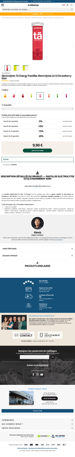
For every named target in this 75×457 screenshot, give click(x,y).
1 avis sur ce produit (14, 80)
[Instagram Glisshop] (37, 375)
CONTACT (26, 335)
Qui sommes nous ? (12, 424)
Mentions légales (22, 448)
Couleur (5, 90)
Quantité (6, 105)
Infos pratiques (11, 428)
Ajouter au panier (37, 150)
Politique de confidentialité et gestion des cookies (43, 448)
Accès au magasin (50, 398)
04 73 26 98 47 (58, 239)
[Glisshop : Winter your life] (33, 5)
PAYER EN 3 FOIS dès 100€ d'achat (15, 1)
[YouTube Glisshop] (41, 375)
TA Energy (6, 73)
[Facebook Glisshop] (33, 375)
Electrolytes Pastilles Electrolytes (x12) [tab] (37, 186)
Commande (8, 420)
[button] (37, 248)
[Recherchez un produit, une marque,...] (72, 9)
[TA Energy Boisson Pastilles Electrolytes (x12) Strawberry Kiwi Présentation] (37, 41)
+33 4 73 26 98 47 (52, 335)
